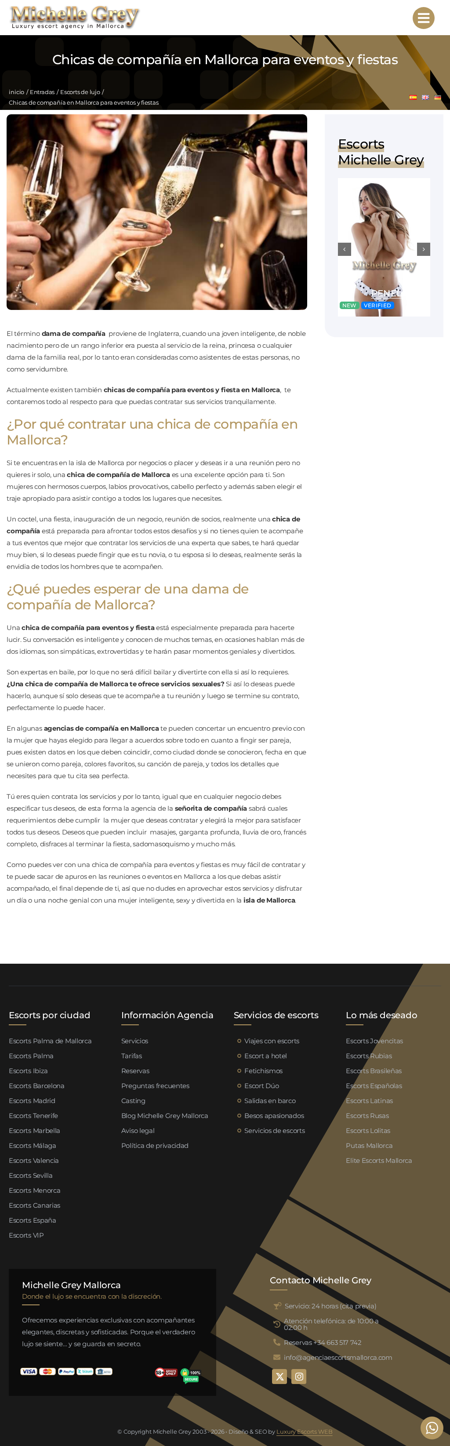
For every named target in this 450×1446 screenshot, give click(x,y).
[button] (344, 249)
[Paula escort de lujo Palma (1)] (384, 181)
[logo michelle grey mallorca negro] (75, 8)
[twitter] (279, 1376)
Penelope (396, 293)
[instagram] (298, 1376)
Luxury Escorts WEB (304, 1431)
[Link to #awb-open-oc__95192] (424, 18)
